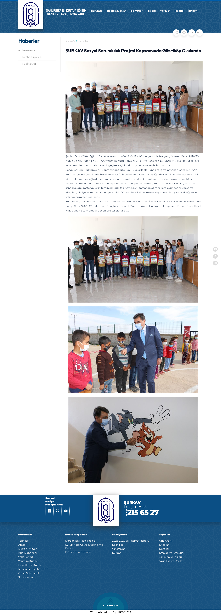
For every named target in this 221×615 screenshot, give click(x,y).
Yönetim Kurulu (28, 560)
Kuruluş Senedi (27, 552)
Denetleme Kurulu (30, 565)
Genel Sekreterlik (29, 573)
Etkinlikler (118, 544)
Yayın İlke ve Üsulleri (171, 560)
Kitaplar (164, 544)
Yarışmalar (118, 548)
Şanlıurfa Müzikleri (170, 556)
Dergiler (164, 548)
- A (191, 32)
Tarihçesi (23, 540)
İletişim (193, 10)
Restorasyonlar (116, 10)
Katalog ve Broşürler (171, 552)
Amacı (22, 544)
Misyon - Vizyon (27, 548)
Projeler (151, 10)
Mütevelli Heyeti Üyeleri (33, 569)
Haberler (179, 10)
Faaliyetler (136, 10)
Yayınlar (165, 10)
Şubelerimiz (25, 577)
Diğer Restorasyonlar (78, 552)
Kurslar (116, 552)
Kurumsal (97, 10)
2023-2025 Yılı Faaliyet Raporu (130, 540)
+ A (199, 32)
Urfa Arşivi (165, 540)
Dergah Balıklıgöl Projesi (80, 540)
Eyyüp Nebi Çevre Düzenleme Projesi (84, 546)
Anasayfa (70, 41)
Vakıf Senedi (25, 556)
